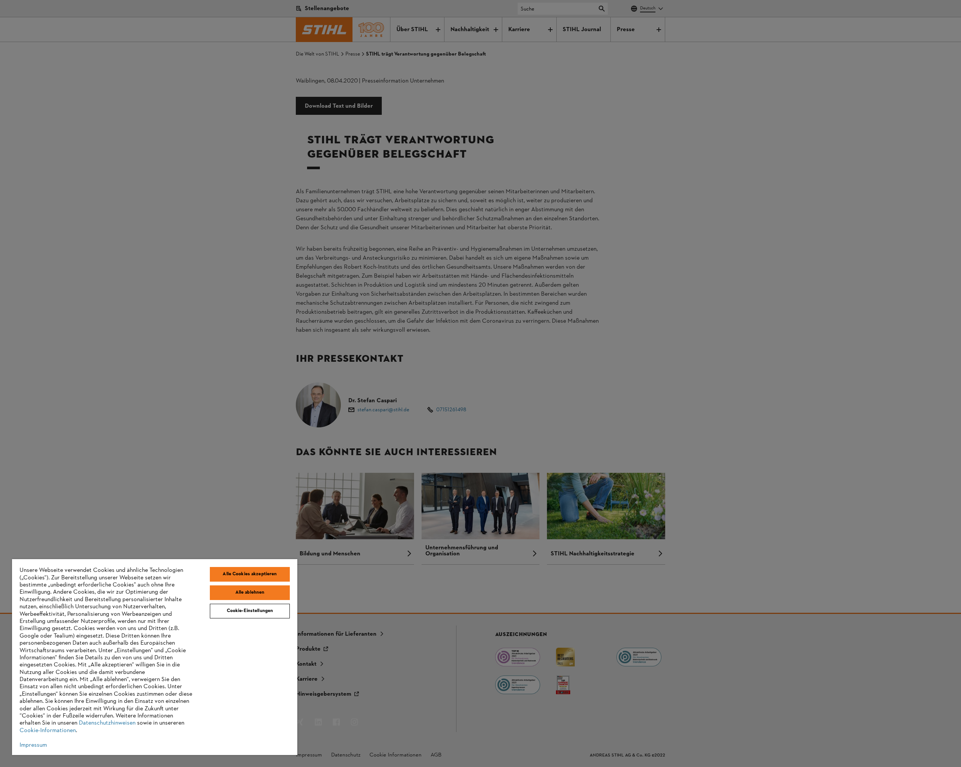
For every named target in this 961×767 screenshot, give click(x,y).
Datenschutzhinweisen (107, 723)
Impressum (33, 745)
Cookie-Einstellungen (250, 611)
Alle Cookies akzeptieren (250, 574)
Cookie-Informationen (48, 730)
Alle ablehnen (250, 592)
